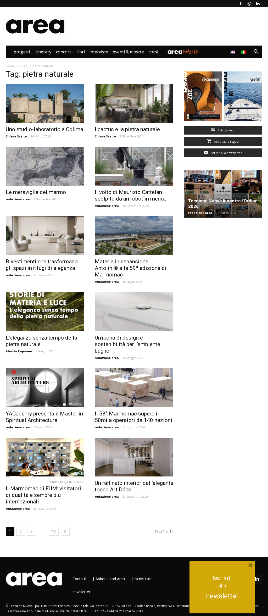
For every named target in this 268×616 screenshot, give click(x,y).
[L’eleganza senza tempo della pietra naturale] (45, 311)
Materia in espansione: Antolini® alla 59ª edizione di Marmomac (130, 268)
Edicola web (225, 130)
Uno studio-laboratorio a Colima (44, 129)
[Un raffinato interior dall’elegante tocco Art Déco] (134, 457)
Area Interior (184, 52)
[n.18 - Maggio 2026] (243, 97)
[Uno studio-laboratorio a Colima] (45, 103)
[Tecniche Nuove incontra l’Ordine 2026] (223, 194)
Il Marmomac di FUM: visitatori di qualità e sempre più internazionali (43, 495)
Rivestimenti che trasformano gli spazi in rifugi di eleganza (42, 264)
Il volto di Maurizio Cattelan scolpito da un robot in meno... (131, 195)
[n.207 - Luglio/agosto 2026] (203, 97)
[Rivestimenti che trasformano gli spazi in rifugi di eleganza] (45, 235)
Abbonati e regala (226, 141)
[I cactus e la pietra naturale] (134, 103)
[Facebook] (240, 3)
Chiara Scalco (16, 136)
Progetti (22, 52)
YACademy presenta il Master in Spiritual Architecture (44, 416)
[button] (256, 52)
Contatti (79, 578)
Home (10, 66)
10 (53, 531)
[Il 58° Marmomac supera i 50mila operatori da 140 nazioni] (134, 387)
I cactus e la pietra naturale (127, 129)
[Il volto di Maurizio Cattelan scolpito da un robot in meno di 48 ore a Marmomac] (134, 166)
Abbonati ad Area (110, 578)
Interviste (99, 52)
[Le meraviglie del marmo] (45, 166)
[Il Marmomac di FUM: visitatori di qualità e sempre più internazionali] (45, 457)
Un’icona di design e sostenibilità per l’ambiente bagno (127, 344)
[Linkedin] (258, 3)
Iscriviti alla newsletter (226, 153)
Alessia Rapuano (19, 351)
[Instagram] (249, 3)
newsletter (222, 596)
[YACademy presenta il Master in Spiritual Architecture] (45, 387)
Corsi (153, 52)
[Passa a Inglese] (233, 52)
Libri (81, 52)
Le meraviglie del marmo (36, 192)
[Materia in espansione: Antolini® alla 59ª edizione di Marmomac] (134, 235)
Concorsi (64, 52)
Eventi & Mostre (128, 52)
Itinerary (43, 52)
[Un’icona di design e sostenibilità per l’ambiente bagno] (134, 311)
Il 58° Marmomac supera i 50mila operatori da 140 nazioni (133, 416)
